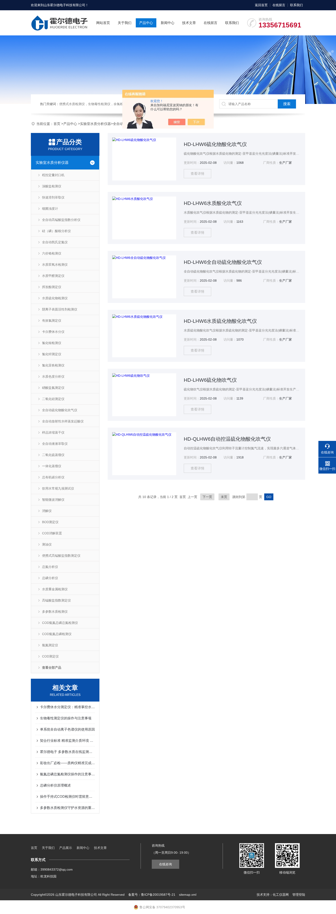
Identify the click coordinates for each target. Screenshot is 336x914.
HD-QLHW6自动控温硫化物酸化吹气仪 (227, 439)
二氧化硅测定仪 (53, 399)
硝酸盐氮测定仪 (53, 387)
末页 (224, 497)
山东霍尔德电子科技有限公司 (64, 5)
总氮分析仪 (50, 567)
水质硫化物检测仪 (55, 298)
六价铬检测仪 (51, 253)
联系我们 (296, 5)
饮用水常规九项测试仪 (58, 488)
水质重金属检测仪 (55, 589)
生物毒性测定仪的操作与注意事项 (65, 718)
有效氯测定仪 (51, 320)
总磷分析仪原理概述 (55, 785)
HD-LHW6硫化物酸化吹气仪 (215, 144)
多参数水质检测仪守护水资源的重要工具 (67, 808)
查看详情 (197, 173)
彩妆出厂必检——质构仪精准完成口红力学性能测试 (67, 763)
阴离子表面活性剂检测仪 (59, 309)
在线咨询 (165, 864)
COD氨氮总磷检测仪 (57, 634)
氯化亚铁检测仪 (53, 365)
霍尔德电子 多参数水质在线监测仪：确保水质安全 (67, 752)
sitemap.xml (187, 894)
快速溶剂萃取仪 (53, 197)
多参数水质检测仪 (55, 611)
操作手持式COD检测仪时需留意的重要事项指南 (67, 796)
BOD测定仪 (50, 522)
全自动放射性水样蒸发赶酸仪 (63, 421)
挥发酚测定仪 (51, 287)
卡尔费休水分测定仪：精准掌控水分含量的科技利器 (67, 707)
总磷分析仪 (50, 578)
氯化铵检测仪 (51, 343)
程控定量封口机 (53, 175)
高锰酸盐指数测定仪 (56, 600)
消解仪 (47, 511)
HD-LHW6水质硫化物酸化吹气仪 (220, 321)
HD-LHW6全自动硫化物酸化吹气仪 (223, 262)
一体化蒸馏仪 (51, 466)
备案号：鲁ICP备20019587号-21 (151, 894)
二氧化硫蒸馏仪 (53, 455)
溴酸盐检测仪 (51, 186)
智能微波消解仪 (53, 499)
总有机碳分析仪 (53, 477)
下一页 (207, 497)
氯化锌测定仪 (51, 354)
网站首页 (103, 23)
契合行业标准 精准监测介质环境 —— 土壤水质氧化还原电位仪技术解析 (67, 740)
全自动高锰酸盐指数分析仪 (61, 220)
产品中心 (146, 23)
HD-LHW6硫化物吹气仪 (210, 380)
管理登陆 (298, 894)
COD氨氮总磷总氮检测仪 (60, 623)
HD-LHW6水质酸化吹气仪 (213, 203)
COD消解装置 (52, 533)
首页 (57, 124)
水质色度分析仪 (53, 376)
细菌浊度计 (50, 208)
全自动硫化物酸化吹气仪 (59, 410)
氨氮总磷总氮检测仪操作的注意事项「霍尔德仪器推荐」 (67, 774)
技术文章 (189, 23)
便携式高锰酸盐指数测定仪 (61, 555)
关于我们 (124, 23)
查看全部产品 (51, 667)
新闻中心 (167, 23)
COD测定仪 (50, 656)
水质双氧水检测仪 (55, 264)
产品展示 (65, 848)
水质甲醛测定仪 (53, 276)
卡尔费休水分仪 (53, 332)
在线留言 (278, 5)
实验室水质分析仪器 (95, 124)
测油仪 (47, 544)
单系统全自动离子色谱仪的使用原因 (67, 729)
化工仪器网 (281, 894)
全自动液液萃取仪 (55, 443)
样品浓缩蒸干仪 (53, 432)
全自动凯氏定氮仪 (55, 242)
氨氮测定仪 (50, 645)
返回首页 (261, 5)
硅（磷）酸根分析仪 (56, 231)
